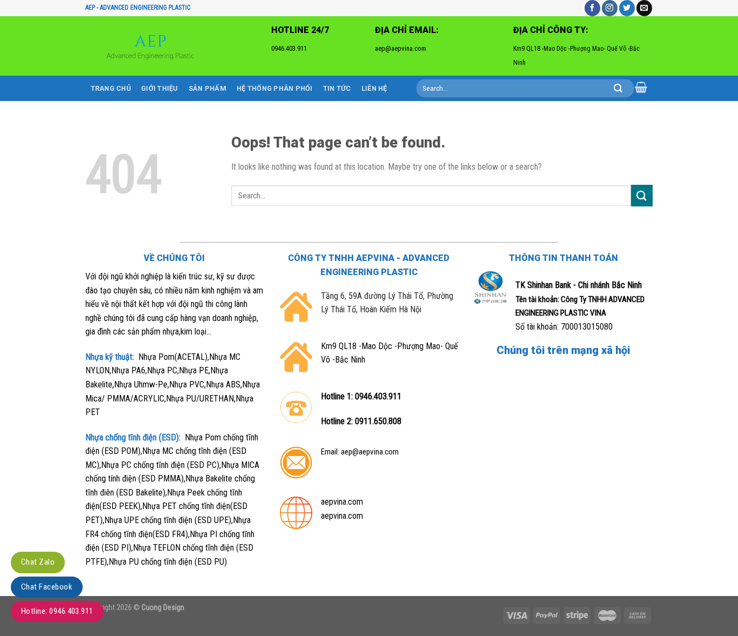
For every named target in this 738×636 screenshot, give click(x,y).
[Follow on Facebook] (592, 8)
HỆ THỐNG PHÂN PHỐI (275, 88)
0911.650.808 (378, 421)
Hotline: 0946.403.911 (57, 611)
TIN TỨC (337, 88)
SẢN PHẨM (207, 88)
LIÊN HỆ (374, 88)
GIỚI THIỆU (159, 88)
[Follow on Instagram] (610, 8)
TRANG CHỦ (111, 88)
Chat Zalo (38, 562)
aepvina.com (342, 502)
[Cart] (641, 87)
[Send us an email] (644, 8)
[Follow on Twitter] (627, 8)
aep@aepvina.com (370, 452)
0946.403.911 (378, 396)
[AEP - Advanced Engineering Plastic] (153, 46)
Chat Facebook (46, 587)
